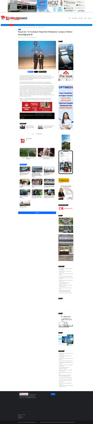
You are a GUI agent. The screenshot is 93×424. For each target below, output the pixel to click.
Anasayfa (20, 27)
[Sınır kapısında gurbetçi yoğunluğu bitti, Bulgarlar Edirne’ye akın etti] (49, 182)
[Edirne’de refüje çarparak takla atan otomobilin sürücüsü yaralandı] (37, 192)
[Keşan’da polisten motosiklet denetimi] (25, 192)
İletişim (85, 18)
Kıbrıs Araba (19, 418)
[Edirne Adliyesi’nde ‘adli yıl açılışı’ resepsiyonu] (25, 182)
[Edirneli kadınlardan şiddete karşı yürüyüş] (37, 182)
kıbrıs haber (19, 415)
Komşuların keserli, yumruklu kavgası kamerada (65, 276)
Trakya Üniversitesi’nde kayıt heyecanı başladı (65, 377)
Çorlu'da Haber (29, 138)
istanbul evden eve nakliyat (21, 414)
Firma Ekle (89, 18)
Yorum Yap (37, 212)
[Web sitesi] (26, 140)
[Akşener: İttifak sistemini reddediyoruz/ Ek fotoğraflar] (22, 127)
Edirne (22, 27)
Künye (70, 18)
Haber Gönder (81, 18)
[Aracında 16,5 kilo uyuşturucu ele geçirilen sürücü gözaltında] (40, 127)
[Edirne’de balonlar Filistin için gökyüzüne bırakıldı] (49, 169)
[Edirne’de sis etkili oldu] (25, 203)
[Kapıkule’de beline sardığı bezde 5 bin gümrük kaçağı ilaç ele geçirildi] (49, 192)
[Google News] (39, 134)
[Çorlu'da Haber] (14, 18)
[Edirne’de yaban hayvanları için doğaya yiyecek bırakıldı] (25, 169)
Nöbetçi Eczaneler (74, 18)
